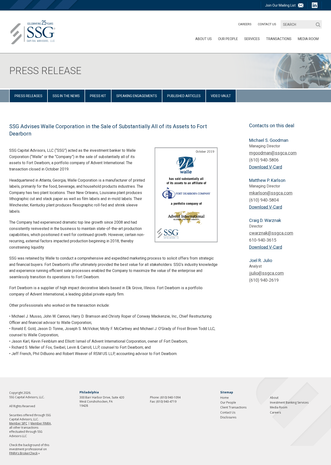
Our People (228, 39)
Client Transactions (233, 407)
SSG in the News (66, 96)
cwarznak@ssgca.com (271, 233)
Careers (245, 24)
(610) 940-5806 (264, 159)
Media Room (278, 407)
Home (224, 398)
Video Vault (221, 96)
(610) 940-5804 (264, 200)
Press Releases (28, 96)
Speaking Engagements (136, 96)
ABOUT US (203, 39)
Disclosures (228, 417)
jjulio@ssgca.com (266, 273)
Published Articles (184, 96)
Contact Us (267, 24)
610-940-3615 (262, 240)
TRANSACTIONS (279, 39)
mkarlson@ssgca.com (270, 192)
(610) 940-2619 (264, 280)
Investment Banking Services (289, 402)
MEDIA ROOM (308, 39)
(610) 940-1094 (170, 397)
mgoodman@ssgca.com (273, 152)
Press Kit (98, 96)
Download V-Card (265, 166)
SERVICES (252, 39)
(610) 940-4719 (166, 401)
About (274, 398)
